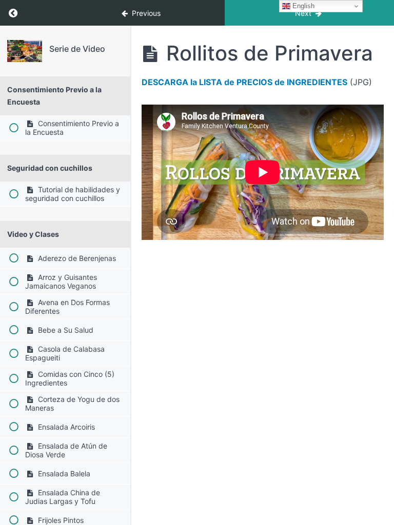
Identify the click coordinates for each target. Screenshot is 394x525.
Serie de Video (77, 49)
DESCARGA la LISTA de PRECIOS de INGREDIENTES (244, 82)
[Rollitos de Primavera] (24, 51)
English (302, 6)
